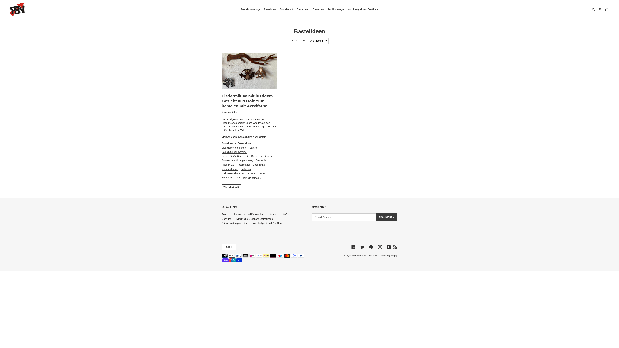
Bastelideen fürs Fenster (234, 147)
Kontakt (274, 214)
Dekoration (261, 160)
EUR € (228, 247)
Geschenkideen (230, 169)
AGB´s (286, 214)
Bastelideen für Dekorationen (237, 143)
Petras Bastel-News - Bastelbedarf (364, 256)
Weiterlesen (231, 187)
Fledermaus (228, 164)
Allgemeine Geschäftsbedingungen (254, 219)
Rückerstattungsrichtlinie (235, 223)
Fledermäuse (243, 164)
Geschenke (259, 164)
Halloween (246, 169)
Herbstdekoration (231, 177)
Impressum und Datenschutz (249, 214)
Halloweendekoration (233, 173)
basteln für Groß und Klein (235, 156)
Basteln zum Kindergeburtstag (237, 160)
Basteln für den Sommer (234, 151)
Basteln (253, 147)
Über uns (226, 219)
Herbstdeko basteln (256, 173)
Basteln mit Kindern (261, 156)
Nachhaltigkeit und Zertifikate (267, 223)
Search (225, 214)
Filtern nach (298, 41)
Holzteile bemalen (251, 177)
